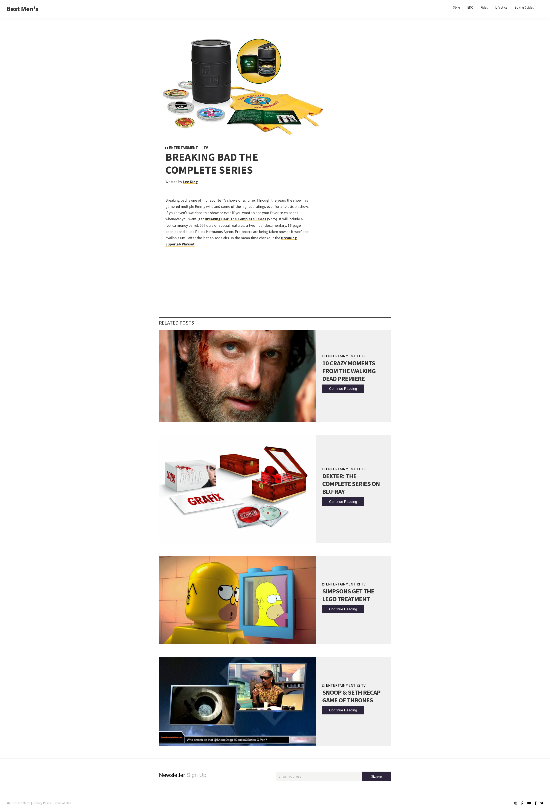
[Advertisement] (346, 216)
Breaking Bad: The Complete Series (235, 218)
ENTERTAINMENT (183, 147)
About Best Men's (18, 803)
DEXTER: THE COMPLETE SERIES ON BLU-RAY (351, 483)
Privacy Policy (42, 803)
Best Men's (22, 9)
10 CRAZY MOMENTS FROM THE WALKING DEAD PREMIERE (349, 371)
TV (205, 147)
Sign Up (182, 775)
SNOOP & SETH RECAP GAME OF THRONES (351, 696)
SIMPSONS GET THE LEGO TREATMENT (348, 595)
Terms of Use (62, 803)
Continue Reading (343, 388)
